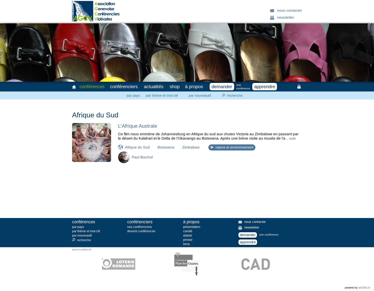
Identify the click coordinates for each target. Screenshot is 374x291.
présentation (191, 227)
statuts (187, 235)
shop (175, 86)
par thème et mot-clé (162, 96)
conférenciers (124, 86)
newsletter (285, 17)
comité (187, 231)
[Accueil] (74, 87)
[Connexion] (299, 86)
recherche (232, 95)
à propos (194, 86)
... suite (290, 138)
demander (222, 86)
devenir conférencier (141, 231)
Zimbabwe (191, 147)
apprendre (264, 86)
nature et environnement (234, 147)
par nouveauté (200, 96)
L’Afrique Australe (137, 126)
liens (186, 244)
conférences (92, 86)
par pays (133, 96)
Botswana (166, 147)
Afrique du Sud (137, 147)
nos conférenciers (139, 227)
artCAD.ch (364, 287)
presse (187, 239)
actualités (153, 86)
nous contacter (289, 10)
